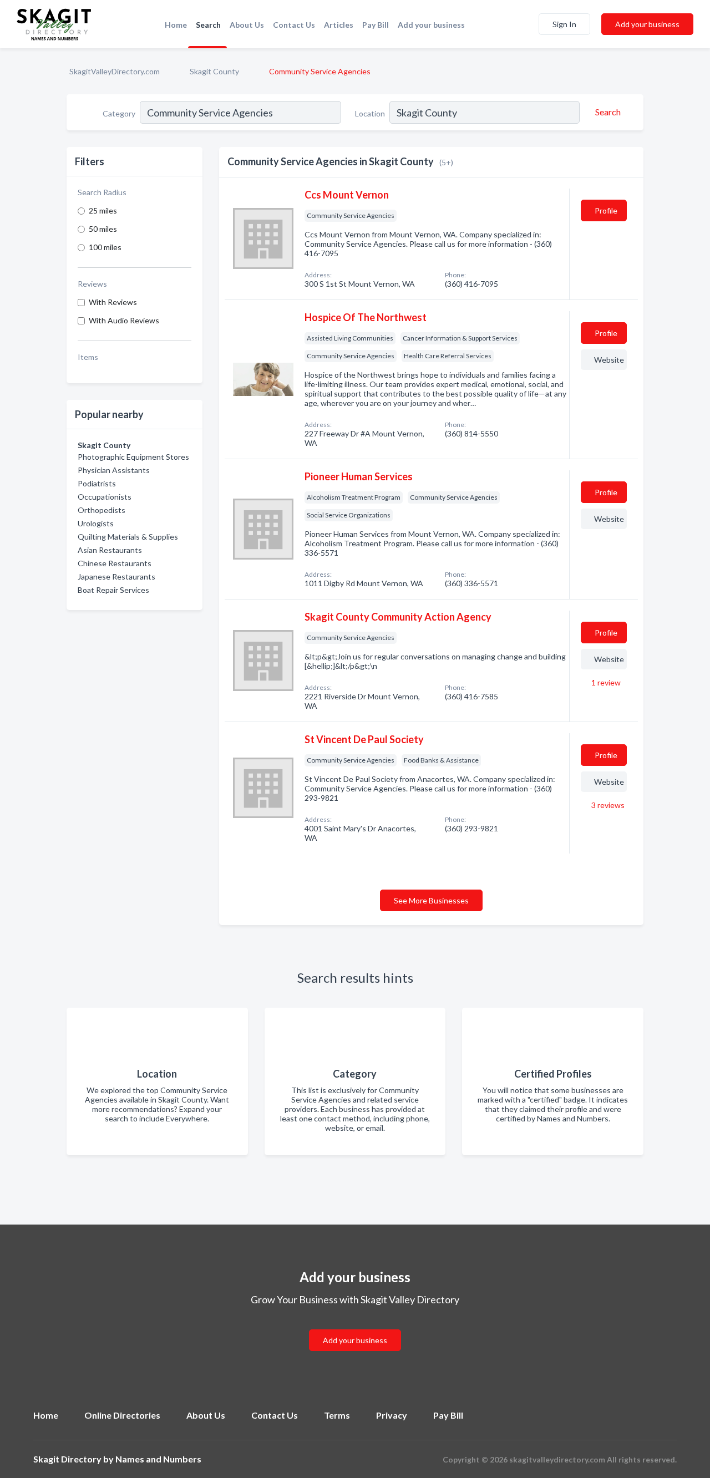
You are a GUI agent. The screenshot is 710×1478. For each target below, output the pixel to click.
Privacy (391, 1415)
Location (370, 113)
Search (208, 24)
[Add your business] (355, 1327)
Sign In (564, 24)
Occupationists (104, 496)
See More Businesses (431, 900)
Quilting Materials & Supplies (128, 536)
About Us (247, 24)
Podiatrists (97, 483)
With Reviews (113, 302)
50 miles (103, 228)
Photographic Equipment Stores (133, 456)
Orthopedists (101, 510)
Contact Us (294, 24)
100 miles (105, 247)
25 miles (103, 210)
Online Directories (122, 1415)
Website (609, 359)
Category (119, 113)
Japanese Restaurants (116, 576)
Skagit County (214, 71)
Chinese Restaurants (114, 563)
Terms (337, 1415)
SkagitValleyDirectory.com (114, 71)
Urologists (96, 523)
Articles (338, 24)
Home (176, 24)
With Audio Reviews (124, 320)
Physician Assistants (114, 470)
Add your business (431, 24)
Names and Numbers (158, 1459)
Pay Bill (375, 24)
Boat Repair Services (113, 590)
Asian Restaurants (110, 550)
